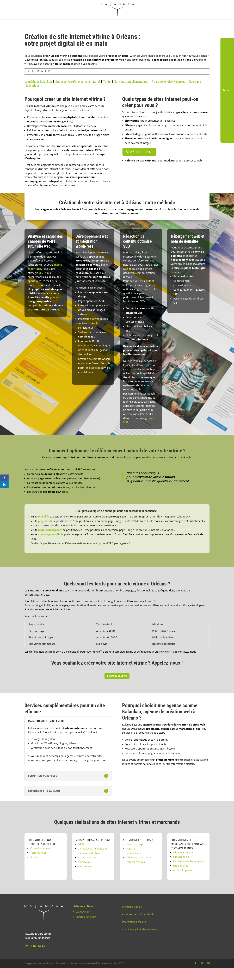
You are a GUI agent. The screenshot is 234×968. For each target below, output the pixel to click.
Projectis (130, 848)
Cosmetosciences (40, 848)
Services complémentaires (131, 82)
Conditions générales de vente (139, 929)
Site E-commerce (139, 151)
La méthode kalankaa (38, 82)
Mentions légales (132, 906)
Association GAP (87, 857)
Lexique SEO (83, 911)
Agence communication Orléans (46, 963)
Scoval (34, 857)
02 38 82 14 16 (34, 946)
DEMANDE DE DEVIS (117, 676)
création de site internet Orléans (88, 963)
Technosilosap (38, 852)
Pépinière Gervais (183, 852)
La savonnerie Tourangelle (188, 861)
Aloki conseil (85, 866)
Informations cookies (134, 921)
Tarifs (107, 82)
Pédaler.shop (180, 865)
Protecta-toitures (135, 862)
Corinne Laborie (135, 853)
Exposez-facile (181, 856)
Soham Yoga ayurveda (138, 857)
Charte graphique (86, 917)
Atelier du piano (182, 870)
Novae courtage (135, 844)
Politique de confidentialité (137, 914)
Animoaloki (84, 862)
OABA (81, 844)
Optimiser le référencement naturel (77, 82)
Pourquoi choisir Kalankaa (168, 82)
